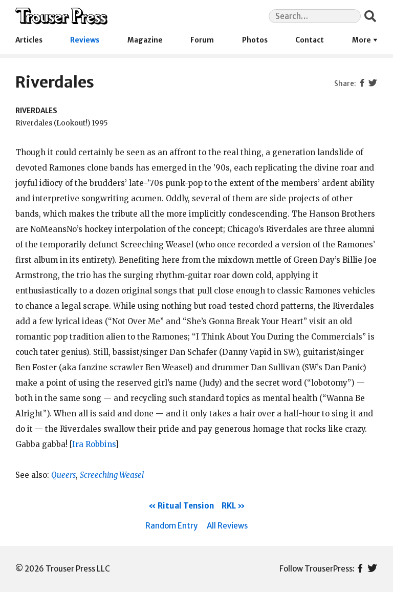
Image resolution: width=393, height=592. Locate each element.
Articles (28, 40)
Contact (309, 40)
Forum (202, 40)
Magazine (145, 40)
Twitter (372, 569)
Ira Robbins (93, 444)
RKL (229, 506)
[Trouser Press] (61, 16)
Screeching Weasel (112, 475)
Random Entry (171, 526)
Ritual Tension (186, 506)
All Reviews (227, 526)
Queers (63, 475)
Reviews (84, 40)
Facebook (360, 569)
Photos (255, 40)
